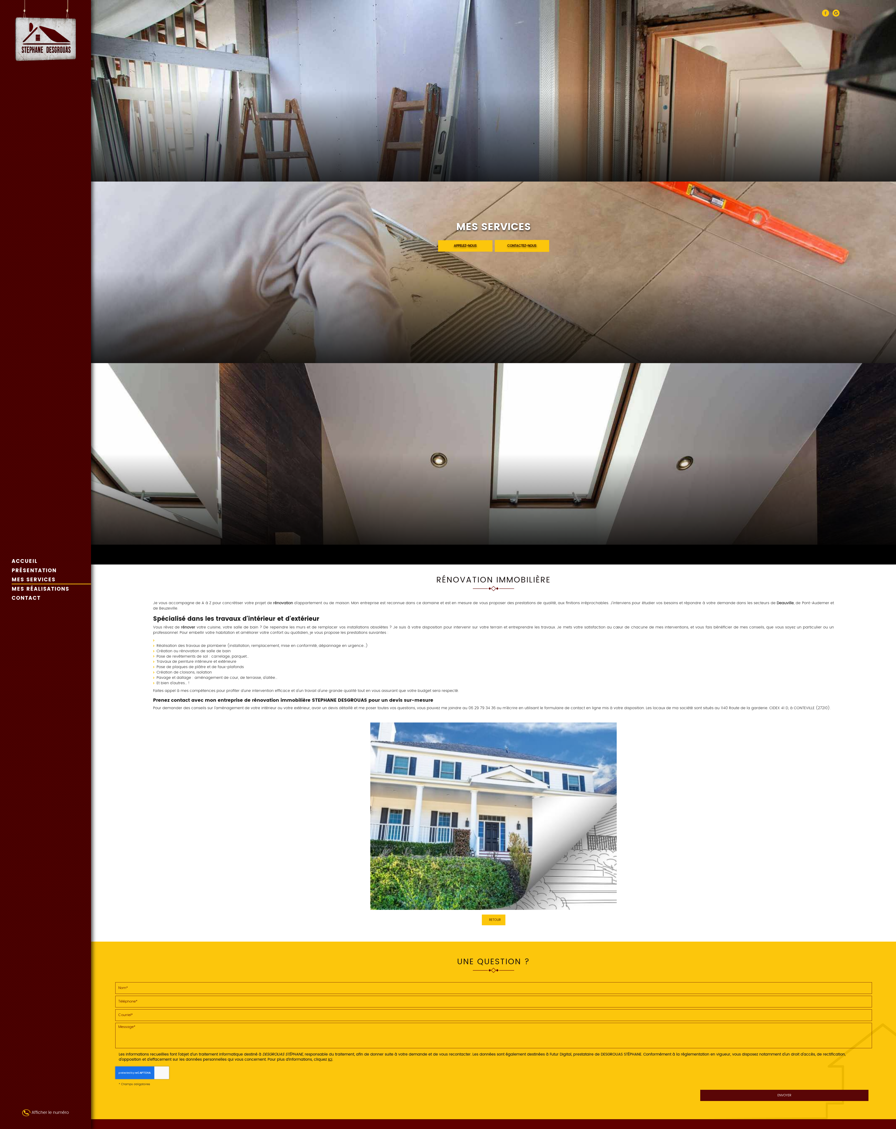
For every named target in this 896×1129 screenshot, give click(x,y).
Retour (495, 920)
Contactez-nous (521, 246)
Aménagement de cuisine (181, 640)
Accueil (25, 562)
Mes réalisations (40, 589)
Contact (26, 599)
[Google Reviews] (836, 13)
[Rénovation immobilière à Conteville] (493, 816)
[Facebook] (825, 13)
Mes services (34, 580)
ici (330, 1059)
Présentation (34, 571)
